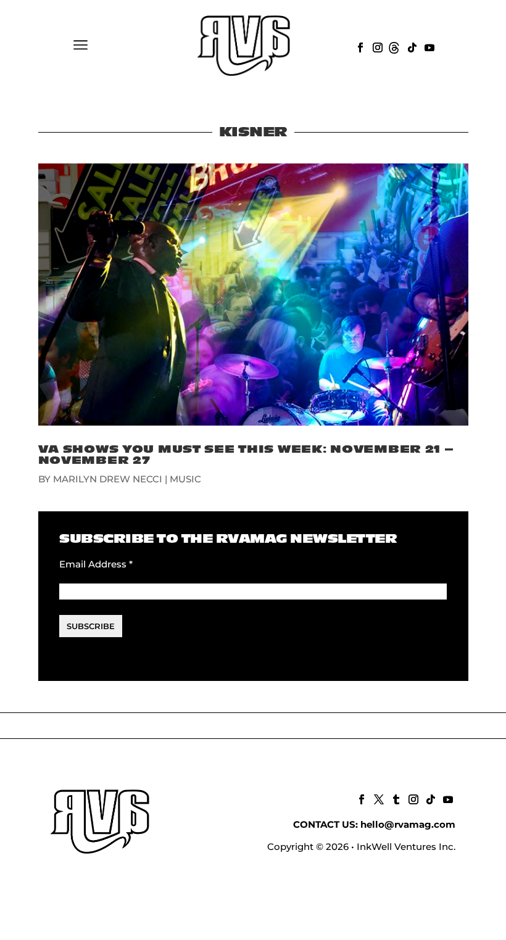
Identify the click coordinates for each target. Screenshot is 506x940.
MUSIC (185, 479)
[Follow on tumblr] (395, 798)
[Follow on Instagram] (376, 46)
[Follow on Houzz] (393, 46)
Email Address (96, 564)
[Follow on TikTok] (411, 46)
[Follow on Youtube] (428, 46)
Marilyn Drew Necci (107, 479)
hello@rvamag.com (407, 824)
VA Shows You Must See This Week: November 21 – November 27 (246, 455)
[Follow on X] (377, 798)
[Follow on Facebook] (359, 46)
